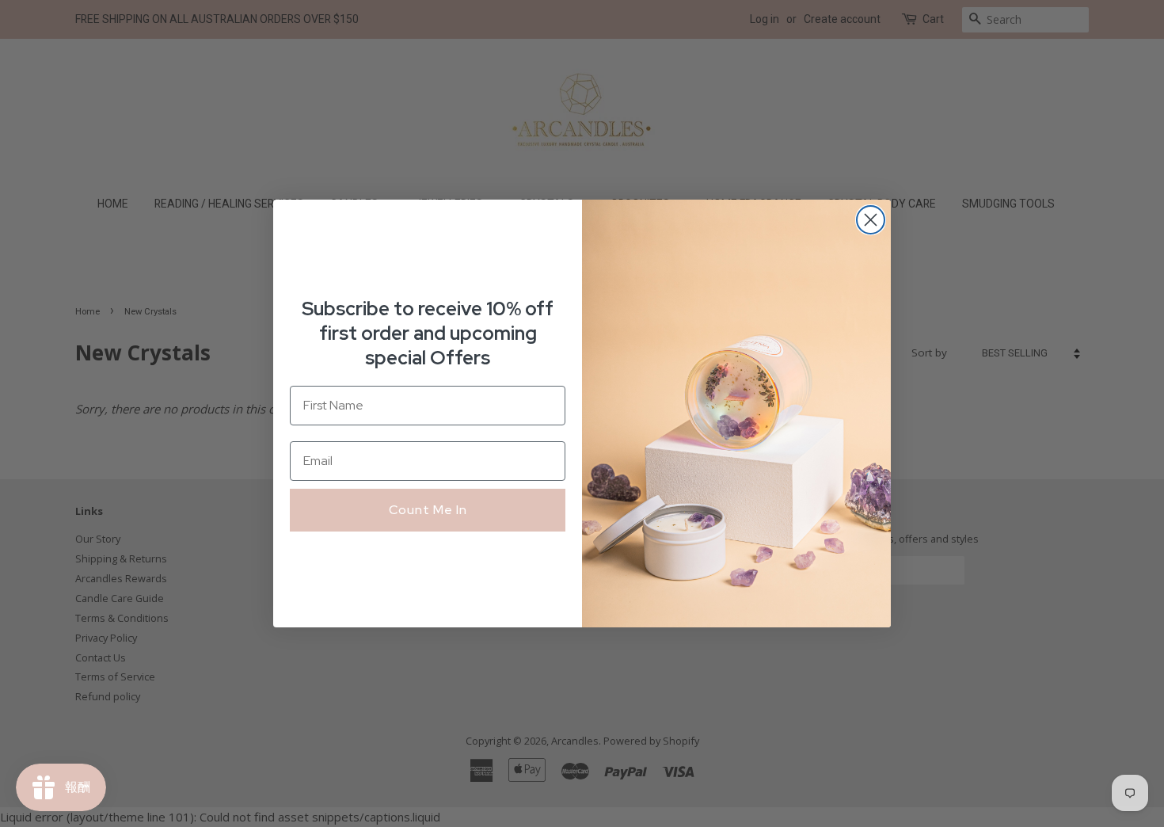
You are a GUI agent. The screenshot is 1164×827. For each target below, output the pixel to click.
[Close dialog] (870, 220)
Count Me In (428, 509)
